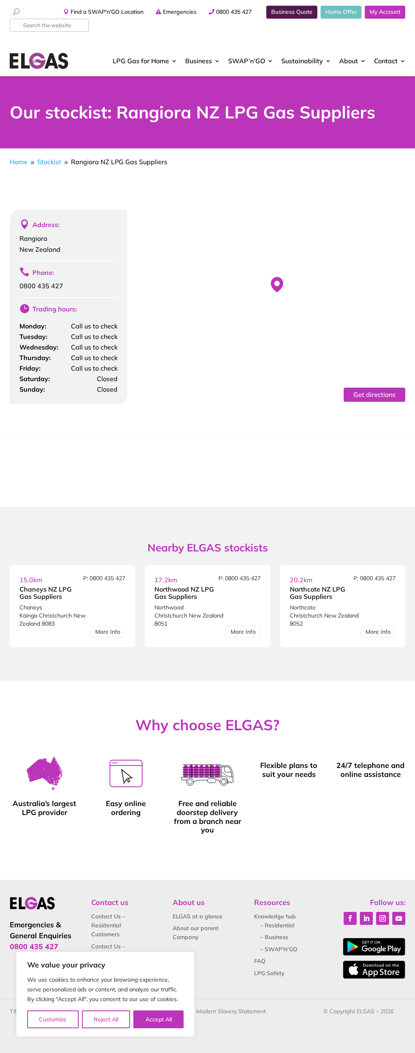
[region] (105, 994)
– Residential (277, 925)
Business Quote (291, 11)
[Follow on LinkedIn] (366, 918)
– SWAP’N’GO (278, 949)
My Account (385, 11)
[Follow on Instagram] (382, 918)
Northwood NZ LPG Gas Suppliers (184, 592)
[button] (277, 284)
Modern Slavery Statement (231, 1011)
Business (198, 61)
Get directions (374, 394)
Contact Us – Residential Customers (108, 925)
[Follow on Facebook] (350, 918)
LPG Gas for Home (141, 61)
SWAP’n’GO (246, 61)
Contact (386, 61)
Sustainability (302, 61)
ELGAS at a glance (197, 916)
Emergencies (180, 11)
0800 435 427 (234, 11)
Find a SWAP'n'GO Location (107, 11)
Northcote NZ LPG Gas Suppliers (317, 592)
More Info (107, 631)
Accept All (158, 1019)
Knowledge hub (275, 916)
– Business (274, 937)
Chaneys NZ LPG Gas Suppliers (45, 592)
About (348, 61)
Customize (52, 1019)
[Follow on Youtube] (398, 918)
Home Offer (341, 11)
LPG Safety (269, 973)
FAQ (259, 961)
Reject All (106, 1019)
